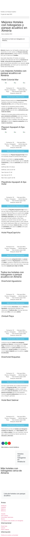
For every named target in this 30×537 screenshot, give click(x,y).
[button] (15, 17)
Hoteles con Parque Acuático (8, 11)
